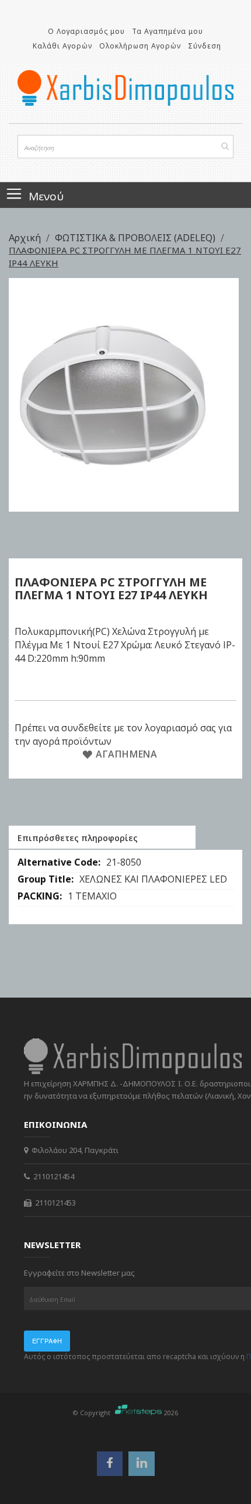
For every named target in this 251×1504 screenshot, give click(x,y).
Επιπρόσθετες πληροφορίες (78, 837)
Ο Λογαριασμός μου (86, 31)
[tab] (102, 837)
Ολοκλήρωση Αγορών (140, 46)
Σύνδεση (204, 46)
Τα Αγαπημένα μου (167, 31)
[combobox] (125, 146)
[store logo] (125, 88)
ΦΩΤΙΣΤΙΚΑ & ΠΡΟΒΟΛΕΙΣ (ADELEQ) (136, 237)
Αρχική (26, 237)
